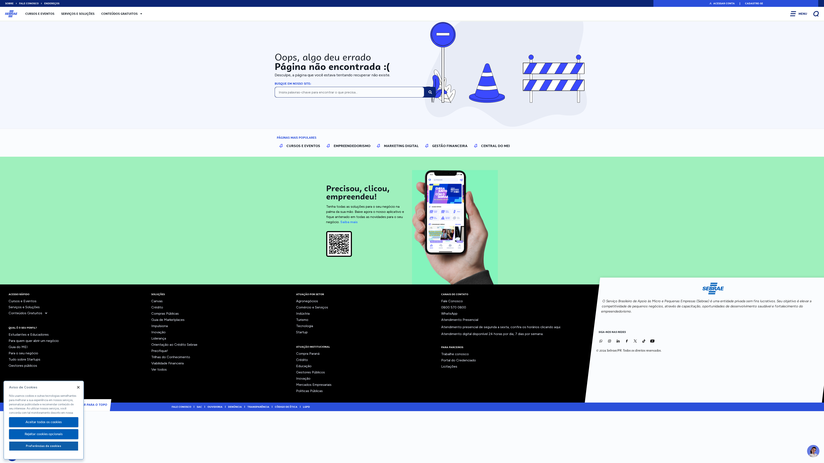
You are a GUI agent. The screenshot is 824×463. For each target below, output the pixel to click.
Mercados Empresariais (314, 385)
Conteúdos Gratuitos (119, 14)
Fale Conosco (452, 301)
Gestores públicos (23, 366)
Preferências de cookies (43, 446)
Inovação (158, 332)
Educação (304, 366)
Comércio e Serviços (312, 307)
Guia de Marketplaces (168, 320)
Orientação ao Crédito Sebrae (174, 345)
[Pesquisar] (430, 92)
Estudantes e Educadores (29, 334)
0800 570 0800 (453, 307)
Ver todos (159, 369)
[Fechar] (78, 387)
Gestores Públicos (310, 372)
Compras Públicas (165, 313)
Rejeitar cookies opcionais (44, 434)
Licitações (449, 366)
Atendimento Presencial (459, 320)
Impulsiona (159, 326)
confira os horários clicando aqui (535, 327)
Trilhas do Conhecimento (170, 357)
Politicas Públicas (309, 391)
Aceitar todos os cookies (44, 422)
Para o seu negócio (23, 353)
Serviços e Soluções (77, 14)
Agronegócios (307, 301)
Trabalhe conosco (455, 354)
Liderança (158, 338)
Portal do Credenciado (458, 360)
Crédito (157, 307)
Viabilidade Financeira (167, 363)
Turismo (302, 320)
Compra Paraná (308, 354)
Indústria (303, 313)
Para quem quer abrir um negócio (34, 341)
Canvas (157, 301)
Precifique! (159, 351)
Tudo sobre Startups (24, 359)
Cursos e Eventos (39, 14)
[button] (722, 3)
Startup (302, 332)
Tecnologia (304, 326)
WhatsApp (449, 313)
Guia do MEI (18, 347)
